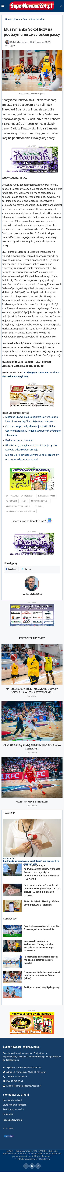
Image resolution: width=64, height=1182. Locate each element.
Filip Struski (11, 501)
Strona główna (13, 19)
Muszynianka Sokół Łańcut (18, 506)
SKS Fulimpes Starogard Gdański (20, 511)
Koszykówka (37, 19)
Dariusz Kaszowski (46, 496)
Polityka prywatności (27, 1159)
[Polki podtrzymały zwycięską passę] (12, 992)
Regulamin (44, 1159)
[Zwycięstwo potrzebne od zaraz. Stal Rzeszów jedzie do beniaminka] (12, 931)
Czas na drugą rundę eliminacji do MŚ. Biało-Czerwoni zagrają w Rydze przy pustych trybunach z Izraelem (33, 431)
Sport (25, 19)
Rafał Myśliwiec (32, 594)
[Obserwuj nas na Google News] (49, 522)
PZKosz (38, 506)
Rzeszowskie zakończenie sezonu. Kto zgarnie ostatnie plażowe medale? (41, 959)
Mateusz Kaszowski (40, 501)
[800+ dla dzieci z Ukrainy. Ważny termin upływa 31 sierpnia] (12, 906)
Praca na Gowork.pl (12, 1120)
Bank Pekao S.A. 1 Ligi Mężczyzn (19, 496)
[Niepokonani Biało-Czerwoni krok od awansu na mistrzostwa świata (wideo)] (12, 977)
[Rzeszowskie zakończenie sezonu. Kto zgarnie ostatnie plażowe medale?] (12, 961)
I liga (24, 501)
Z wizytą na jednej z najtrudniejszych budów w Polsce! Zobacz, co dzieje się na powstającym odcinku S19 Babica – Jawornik (42, 872)
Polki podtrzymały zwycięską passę (41, 987)
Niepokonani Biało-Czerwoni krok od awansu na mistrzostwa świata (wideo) (42, 975)
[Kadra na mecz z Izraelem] (32, 777)
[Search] (61, 6)
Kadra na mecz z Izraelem (19, 440)
